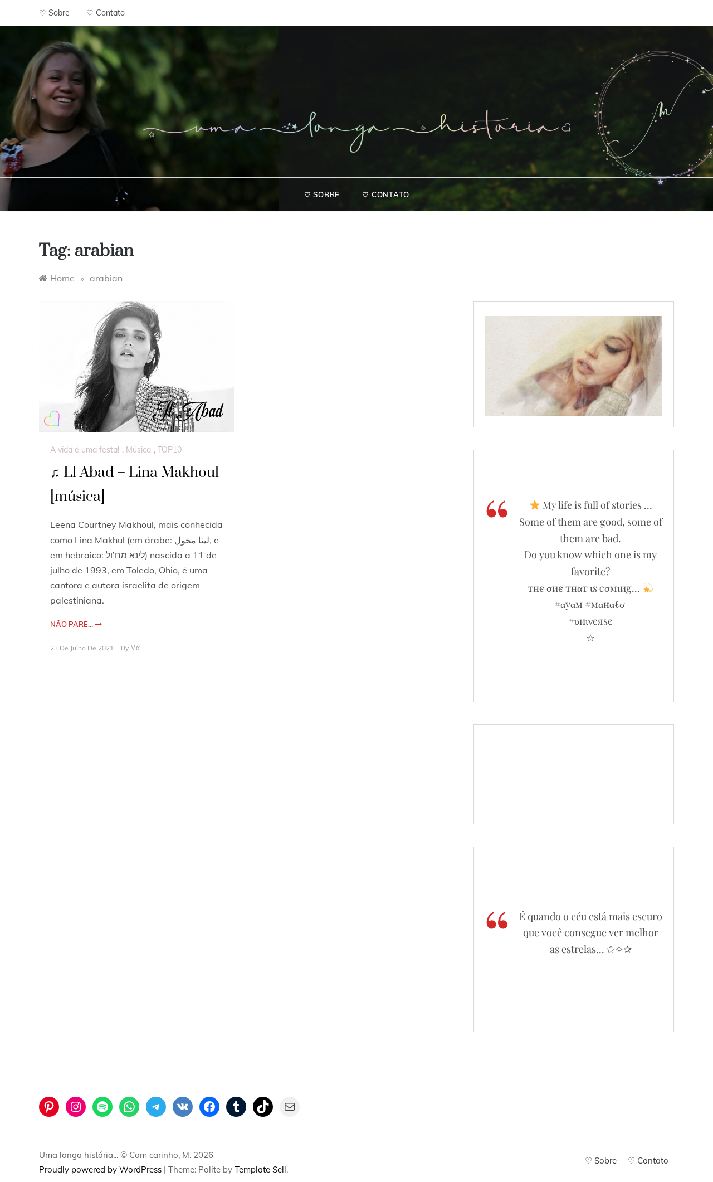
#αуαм (568, 604)
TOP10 (170, 450)
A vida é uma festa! (84, 450)
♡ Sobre (54, 13)
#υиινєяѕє (590, 621)
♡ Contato (105, 13)
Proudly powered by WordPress (101, 1169)
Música (138, 450)
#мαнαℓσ (605, 604)
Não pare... (72, 624)
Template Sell (260, 1169)
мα (135, 648)
